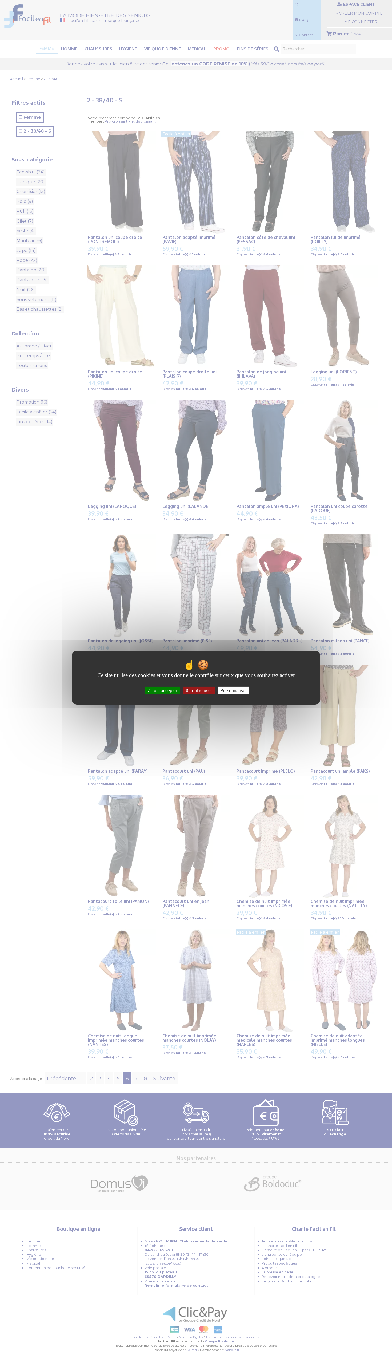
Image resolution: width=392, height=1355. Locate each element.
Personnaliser (233, 690)
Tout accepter (164, 690)
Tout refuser (200, 690)
